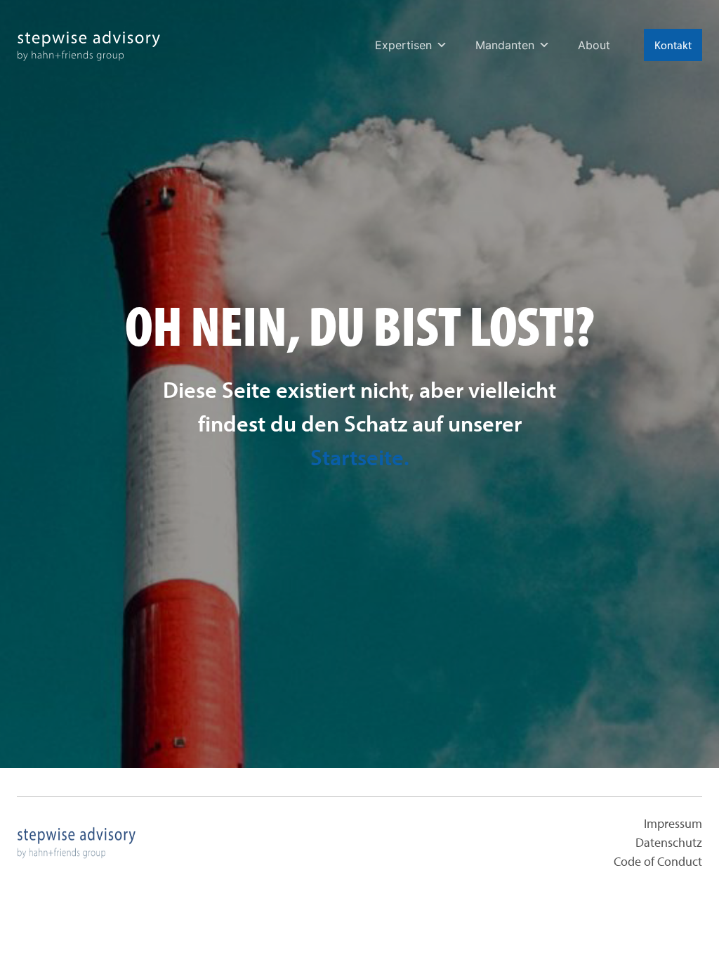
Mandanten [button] (504, 45)
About (594, 45)
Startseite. (359, 457)
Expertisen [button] (403, 45)
